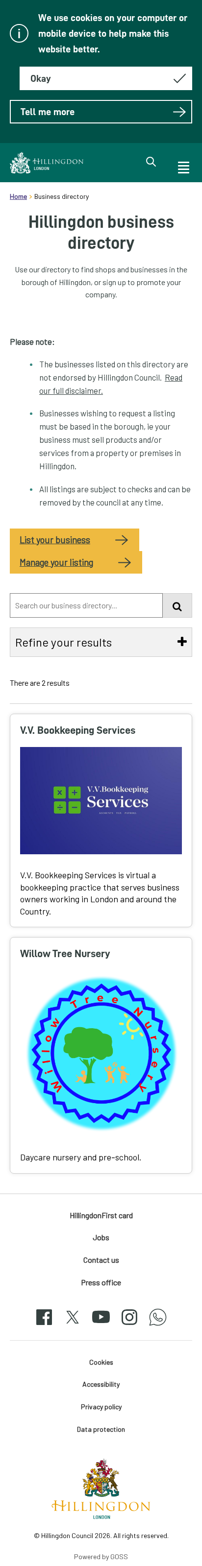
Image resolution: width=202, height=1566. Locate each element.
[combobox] (86, 605)
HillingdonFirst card (101, 1215)
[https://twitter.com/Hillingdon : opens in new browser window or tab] (72, 1325)
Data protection (101, 1429)
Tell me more (48, 112)
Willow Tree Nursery (65, 953)
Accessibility (101, 1384)
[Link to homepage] (46, 162)
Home (18, 196)
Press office (101, 1282)
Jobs (101, 1237)
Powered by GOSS (101, 1556)
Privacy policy (101, 1406)
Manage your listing (56, 562)
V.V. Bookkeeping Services (77, 730)
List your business (55, 539)
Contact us (101, 1259)
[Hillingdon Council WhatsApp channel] (158, 1325)
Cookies (101, 1362)
